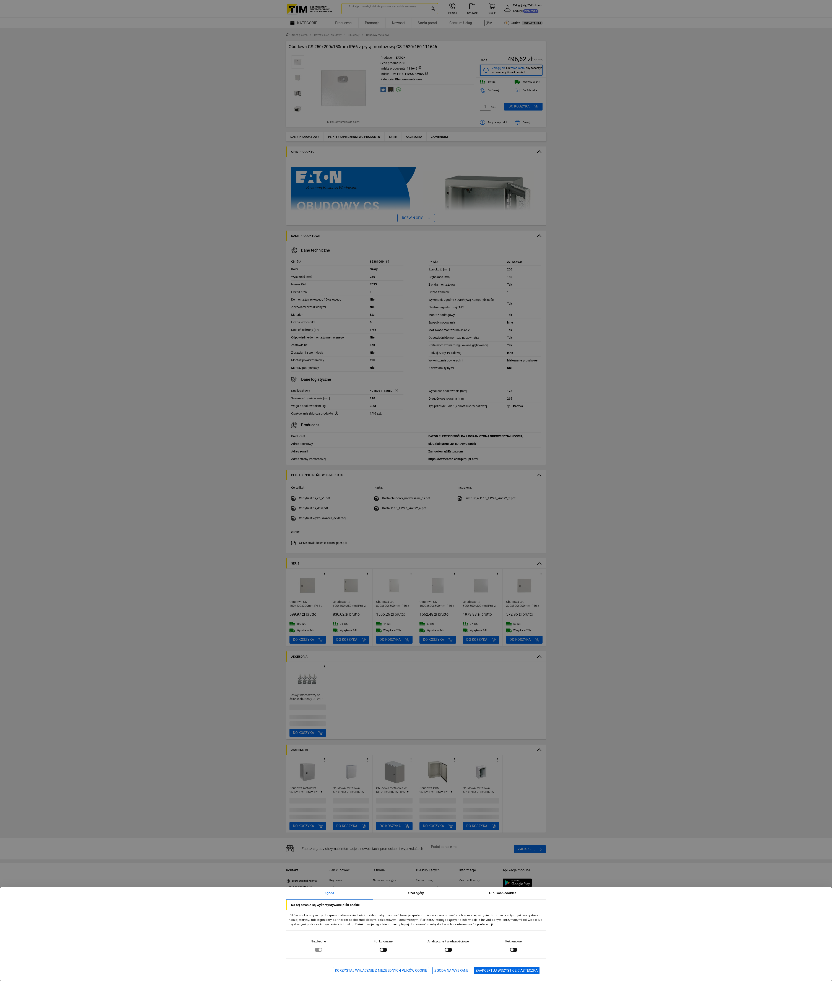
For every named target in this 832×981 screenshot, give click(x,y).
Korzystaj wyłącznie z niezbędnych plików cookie (381, 970)
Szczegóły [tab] (416, 893)
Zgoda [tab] (329, 893)
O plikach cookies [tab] (502, 893)
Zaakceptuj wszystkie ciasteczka (507, 970)
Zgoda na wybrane (451, 970)
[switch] (383, 950)
